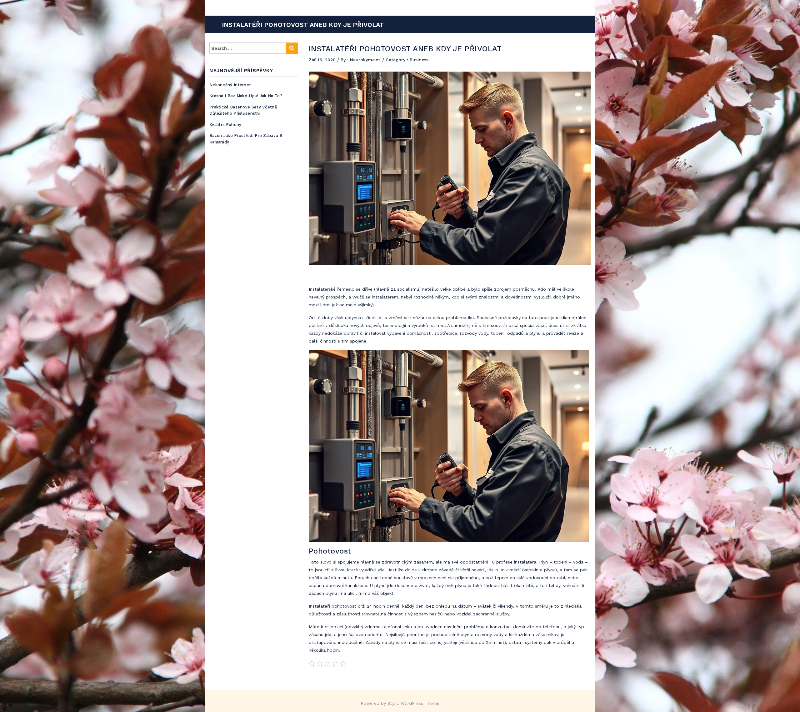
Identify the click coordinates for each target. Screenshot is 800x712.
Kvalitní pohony (225, 124)
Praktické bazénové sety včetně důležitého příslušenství (243, 110)
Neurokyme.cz (366, 59)
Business (419, 59)
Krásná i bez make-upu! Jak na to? (245, 95)
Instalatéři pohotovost (332, 606)
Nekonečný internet (230, 85)
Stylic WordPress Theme (413, 703)
